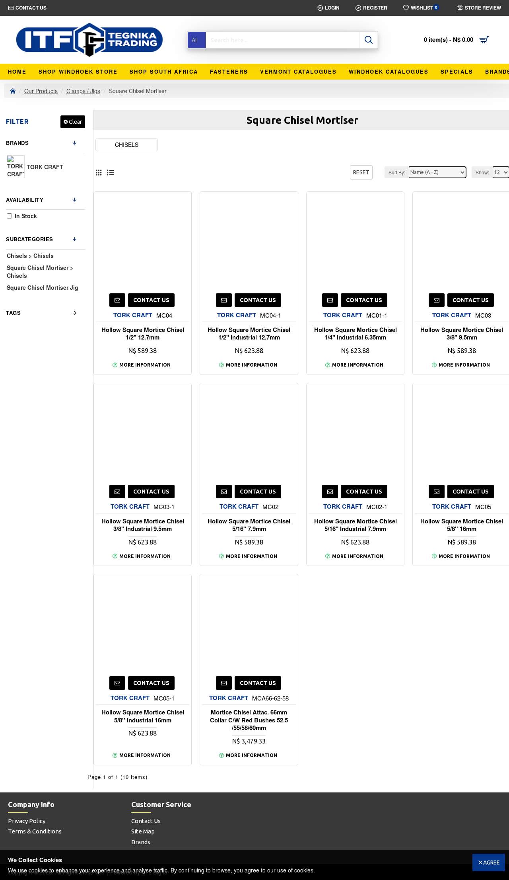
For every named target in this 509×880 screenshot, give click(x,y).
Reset (361, 172)
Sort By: (397, 172)
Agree (491, 862)
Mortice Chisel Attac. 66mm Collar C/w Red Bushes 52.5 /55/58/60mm (249, 720)
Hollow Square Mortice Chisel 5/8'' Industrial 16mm (142, 716)
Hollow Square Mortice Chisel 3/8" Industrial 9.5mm (142, 525)
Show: (482, 172)
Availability (24, 199)
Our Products (41, 91)
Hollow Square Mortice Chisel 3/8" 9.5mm (461, 333)
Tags (13, 312)
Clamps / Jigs (83, 91)
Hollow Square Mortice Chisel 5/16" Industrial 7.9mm (355, 525)
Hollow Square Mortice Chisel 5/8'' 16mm (461, 525)
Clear (75, 122)
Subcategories (29, 239)
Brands (17, 142)
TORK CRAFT (132, 315)
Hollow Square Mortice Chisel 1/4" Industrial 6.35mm (355, 333)
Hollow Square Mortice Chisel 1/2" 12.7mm (142, 333)
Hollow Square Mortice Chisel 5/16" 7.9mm (249, 525)
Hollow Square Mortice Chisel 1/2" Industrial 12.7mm (249, 333)
